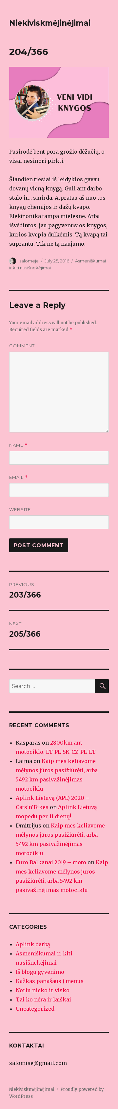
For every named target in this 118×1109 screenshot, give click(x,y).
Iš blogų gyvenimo (40, 972)
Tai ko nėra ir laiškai (43, 999)
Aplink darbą (33, 944)
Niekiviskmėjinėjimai (49, 23)
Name (18, 445)
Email (18, 477)
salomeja (29, 260)
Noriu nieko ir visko (42, 990)
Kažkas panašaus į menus (50, 981)
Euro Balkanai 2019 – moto (51, 862)
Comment (22, 345)
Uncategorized (35, 1008)
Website (20, 509)
